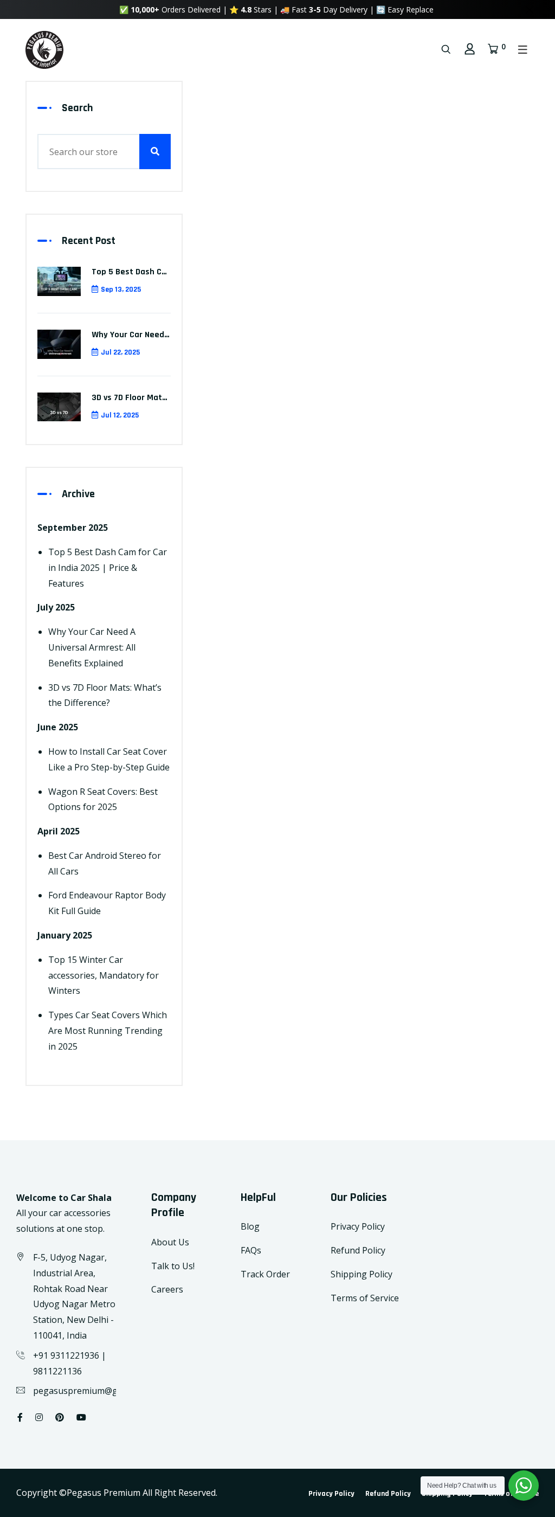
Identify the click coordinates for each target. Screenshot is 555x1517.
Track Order (265, 1274)
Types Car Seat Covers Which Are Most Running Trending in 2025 (107, 1030)
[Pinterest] (59, 1417)
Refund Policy (358, 1250)
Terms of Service (365, 1298)
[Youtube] (81, 1417)
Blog (250, 1226)
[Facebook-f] (20, 1417)
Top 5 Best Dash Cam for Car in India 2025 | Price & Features (107, 567)
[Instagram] (39, 1417)
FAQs (251, 1250)
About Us (170, 1242)
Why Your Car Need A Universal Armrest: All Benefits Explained (91, 647)
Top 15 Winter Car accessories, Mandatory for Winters (103, 975)
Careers (167, 1289)
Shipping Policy (361, 1274)
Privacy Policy (358, 1226)
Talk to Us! (173, 1266)
